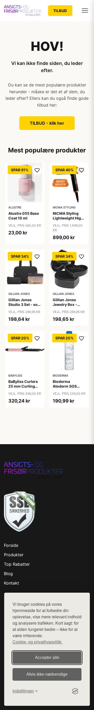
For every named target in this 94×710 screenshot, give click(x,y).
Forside (11, 545)
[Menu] (85, 10)
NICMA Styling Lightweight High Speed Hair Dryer (68, 218)
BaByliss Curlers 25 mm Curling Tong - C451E (23, 386)
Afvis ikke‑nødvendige (47, 674)
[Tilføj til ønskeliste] (37, 170)
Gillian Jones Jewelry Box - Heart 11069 (65, 304)
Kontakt (11, 583)
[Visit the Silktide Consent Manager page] (75, 691)
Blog (8, 573)
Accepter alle (47, 657)
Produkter (14, 554)
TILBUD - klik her (47, 123)
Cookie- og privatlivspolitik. (37, 642)
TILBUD (60, 10)
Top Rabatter (17, 564)
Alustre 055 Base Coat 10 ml (23, 215)
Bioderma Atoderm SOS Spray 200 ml (65, 386)
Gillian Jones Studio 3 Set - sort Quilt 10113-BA (24, 304)
